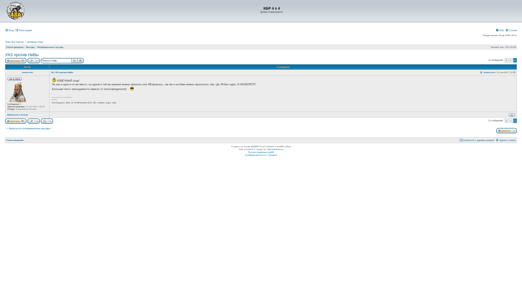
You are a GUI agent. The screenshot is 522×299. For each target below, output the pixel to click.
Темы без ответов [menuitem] (14, 42)
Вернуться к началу (17, 115)
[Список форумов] (15, 10)
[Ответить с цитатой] (512, 114)
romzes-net (27, 72)
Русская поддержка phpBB (261, 152)
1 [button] (510, 60)
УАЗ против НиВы (22, 55)
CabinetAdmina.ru (275, 149)
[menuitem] (9, 30)
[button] (506, 60)
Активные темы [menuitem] (35, 42)
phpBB (254, 146)
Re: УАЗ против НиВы (62, 72)
